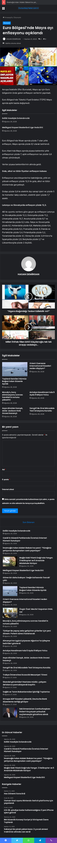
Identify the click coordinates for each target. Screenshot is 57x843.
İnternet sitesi (8, 489)
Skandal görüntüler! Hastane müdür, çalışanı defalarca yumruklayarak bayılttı (24, 683)
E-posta (6, 479)
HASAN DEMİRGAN (13, 39)
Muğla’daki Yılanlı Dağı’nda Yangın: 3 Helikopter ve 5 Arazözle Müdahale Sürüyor (36, 560)
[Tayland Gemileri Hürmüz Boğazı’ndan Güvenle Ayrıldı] (14, 369)
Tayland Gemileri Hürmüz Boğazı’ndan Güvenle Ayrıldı (14, 381)
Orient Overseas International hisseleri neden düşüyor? (40, 366)
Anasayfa (8, 17)
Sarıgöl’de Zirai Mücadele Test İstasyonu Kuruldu (42, 409)
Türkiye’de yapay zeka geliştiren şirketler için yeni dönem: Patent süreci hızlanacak (27, 632)
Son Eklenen (28, 522)
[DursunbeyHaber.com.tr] (28, 8)
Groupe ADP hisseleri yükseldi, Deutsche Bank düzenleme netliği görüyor (25, 700)
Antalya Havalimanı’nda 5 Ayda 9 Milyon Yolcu (42, 393)
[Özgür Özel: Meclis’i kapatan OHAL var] (10, 613)
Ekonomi (17, 17)
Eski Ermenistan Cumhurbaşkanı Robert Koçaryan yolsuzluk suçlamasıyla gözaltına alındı (34, 711)
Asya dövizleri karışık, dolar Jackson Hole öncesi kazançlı (12, 411)
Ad (4, 469)
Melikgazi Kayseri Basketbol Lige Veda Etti (22, 127)
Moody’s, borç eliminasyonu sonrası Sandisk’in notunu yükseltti (12, 396)
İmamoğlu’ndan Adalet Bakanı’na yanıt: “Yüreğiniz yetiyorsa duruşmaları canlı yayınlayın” (27, 549)
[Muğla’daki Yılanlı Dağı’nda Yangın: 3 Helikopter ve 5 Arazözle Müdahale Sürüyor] (10, 561)
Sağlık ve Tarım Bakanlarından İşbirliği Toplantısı (26, 691)
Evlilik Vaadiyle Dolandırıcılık (16, 118)
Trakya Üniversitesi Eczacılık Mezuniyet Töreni (25, 674)
